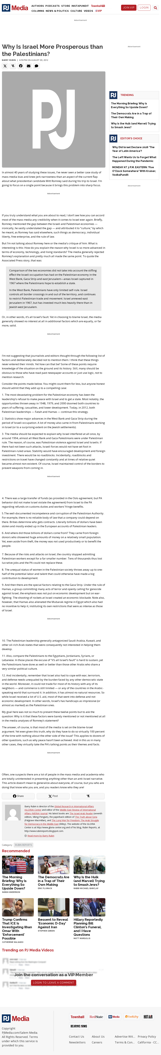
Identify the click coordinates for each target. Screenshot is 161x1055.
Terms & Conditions (125, 1042)
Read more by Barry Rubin (41, 835)
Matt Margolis (82, 938)
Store (65, 6)
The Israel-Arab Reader (81, 813)
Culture (76, 11)
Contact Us (76, 1036)
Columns (37, 11)
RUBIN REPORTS (23, 845)
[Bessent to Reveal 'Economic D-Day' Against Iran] (54, 907)
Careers (97, 1042)
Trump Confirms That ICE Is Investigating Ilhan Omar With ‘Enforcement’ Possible (17, 929)
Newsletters (77, 1042)
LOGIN (144, 7)
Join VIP (128, 7)
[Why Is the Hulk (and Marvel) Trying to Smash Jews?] (89, 864)
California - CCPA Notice (148, 1042)
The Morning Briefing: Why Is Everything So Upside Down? (14, 882)
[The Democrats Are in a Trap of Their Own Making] (54, 864)
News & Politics (57, 11)
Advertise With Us (125, 1036)
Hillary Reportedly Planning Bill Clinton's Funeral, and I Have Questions (88, 927)
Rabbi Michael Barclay (86, 888)
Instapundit (80, 6)
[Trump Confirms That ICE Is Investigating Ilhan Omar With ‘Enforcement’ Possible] (18, 907)
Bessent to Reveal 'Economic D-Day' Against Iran (53, 923)
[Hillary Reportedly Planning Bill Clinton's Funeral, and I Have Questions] (89, 907)
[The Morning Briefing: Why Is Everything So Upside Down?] (18, 864)
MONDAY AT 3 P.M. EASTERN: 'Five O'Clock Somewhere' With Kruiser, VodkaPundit (134, 171)
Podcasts (52, 6)
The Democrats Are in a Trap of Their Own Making (53, 881)
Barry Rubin (9, 60)
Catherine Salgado (12, 942)
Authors (37, 6)
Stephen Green (46, 931)
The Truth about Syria (86, 816)
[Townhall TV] (99, 6)
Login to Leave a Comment (53, 982)
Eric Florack (45, 888)
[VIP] (99, 11)
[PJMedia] (15, 7)
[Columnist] (14, 812)
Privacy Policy (147, 1036)
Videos (88, 11)
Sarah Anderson (11, 892)
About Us (98, 1036)
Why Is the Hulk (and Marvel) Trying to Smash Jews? (89, 881)
